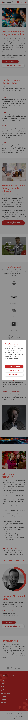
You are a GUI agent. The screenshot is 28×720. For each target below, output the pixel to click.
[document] (14, 360)
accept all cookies (14, 366)
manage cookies (14, 370)
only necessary (14, 375)
